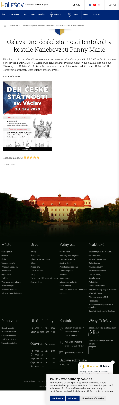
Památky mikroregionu (69, 255)
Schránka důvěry (96, 267)
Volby (32, 274)
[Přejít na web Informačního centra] (103, 350)
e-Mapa (75, 15)
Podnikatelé (6, 270)
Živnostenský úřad (9, 343)
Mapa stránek (29, 381)
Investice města (8, 286)
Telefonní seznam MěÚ (40, 259)
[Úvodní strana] (5, 26)
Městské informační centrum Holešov (101, 342)
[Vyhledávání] (114, 5)
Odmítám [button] (72, 398)
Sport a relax (64, 252)
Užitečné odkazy (95, 293)
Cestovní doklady (8, 335)
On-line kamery (95, 255)
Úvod (3, 15)
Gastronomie (64, 278)
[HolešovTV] (95, 4)
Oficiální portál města (36, 4)
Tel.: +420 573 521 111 (74, 342)
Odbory (33, 263)
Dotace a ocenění (8, 263)
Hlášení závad (94, 263)
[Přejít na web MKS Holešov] (103, 333)
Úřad (33, 15)
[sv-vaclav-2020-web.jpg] (27, 150)
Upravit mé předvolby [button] (93, 398)
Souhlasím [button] (57, 398)
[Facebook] (90, 4)
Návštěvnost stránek (97, 270)
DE (78, 4)
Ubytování (63, 274)
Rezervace (96, 15)
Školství (4, 259)
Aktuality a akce (14, 15)
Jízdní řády (93, 301)
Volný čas (41, 15)
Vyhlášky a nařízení (9, 267)
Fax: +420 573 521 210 (74, 346)
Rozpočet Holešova (9, 289)
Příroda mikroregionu (68, 267)
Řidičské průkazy (8, 339)
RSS (38, 381)
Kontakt (86, 15)
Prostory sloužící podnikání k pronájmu (101, 305)
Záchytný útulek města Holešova (102, 311)
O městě (4, 255)
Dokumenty (35, 267)
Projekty (4, 278)
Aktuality (14, 26)
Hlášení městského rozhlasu (100, 252)
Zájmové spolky (66, 270)
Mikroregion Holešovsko (11, 293)
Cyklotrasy (63, 293)
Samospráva (6, 252)
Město (26, 15)
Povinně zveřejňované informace (44, 278)
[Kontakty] (110, 5)
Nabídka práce (94, 278)
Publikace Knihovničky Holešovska (74, 289)
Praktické (57, 15)
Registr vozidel (7, 328)
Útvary (33, 252)
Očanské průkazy (8, 332)
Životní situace (36, 270)
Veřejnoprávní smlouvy (11, 282)
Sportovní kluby (65, 263)
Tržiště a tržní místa (97, 286)
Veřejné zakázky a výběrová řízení (103, 289)
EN (74, 4)
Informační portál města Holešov (102, 328)
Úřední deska (36, 255)
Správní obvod (36, 282)
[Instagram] (99, 4)
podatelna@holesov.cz (74, 352)
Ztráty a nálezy (95, 274)
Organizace (6, 274)
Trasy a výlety (65, 286)
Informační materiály (68, 282)
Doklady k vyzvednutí (97, 259)
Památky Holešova (67, 259)
